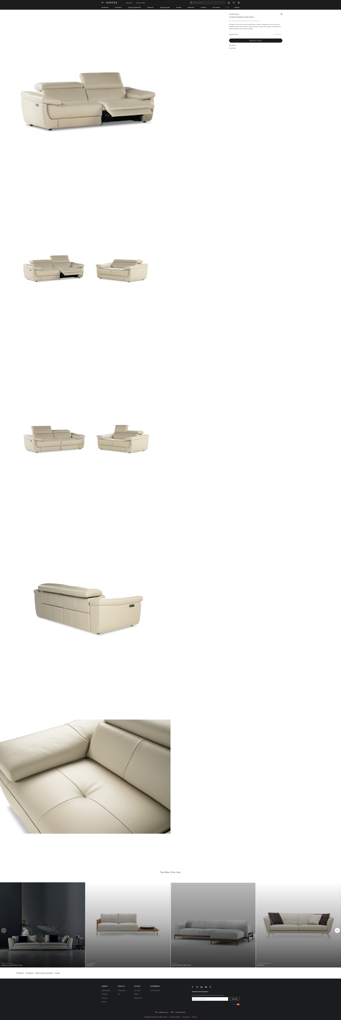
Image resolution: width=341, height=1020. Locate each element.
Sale (119, 994)
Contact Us (104, 994)
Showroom (105, 998)
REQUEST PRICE (255, 40)
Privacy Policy (186, 1017)
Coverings (118, 7)
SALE (227, 7)
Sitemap (194, 1017)
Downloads (232, 48)
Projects (104, 1001)
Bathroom (105, 7)
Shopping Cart (138, 998)
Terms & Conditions (175, 1017)
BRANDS (237, 7)
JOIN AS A (140, 3)
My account (137, 990)
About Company (106, 990)
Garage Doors (165, 7)
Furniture (191, 7)
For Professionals (155, 990)
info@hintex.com (163, 1012)
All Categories (121, 990)
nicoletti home (234, 14)
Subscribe (235, 999)
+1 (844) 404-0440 (179, 1012)
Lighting (203, 7)
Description (232, 45)
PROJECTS (129, 3)
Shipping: (232, 34)
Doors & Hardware (134, 7)
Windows (150, 7)
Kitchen (178, 7)
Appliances (216, 7)
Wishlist (136, 994)
